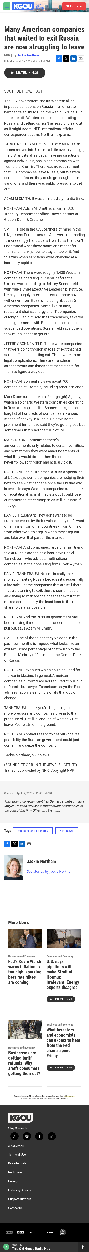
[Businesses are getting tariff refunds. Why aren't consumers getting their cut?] (25, 1029)
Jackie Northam (28, 55)
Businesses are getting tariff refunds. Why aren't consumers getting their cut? (24, 1063)
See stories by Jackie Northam (50, 871)
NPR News (66, 831)
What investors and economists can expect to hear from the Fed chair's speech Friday (63, 1042)
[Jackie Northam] (13, 867)
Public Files (15, 1172)
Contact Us (15, 1208)
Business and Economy (33, 831)
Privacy (13, 1181)
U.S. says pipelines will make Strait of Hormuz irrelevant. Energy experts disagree (63, 974)
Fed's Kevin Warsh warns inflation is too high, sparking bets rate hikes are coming (24, 972)
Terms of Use (17, 1154)
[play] (6, 1247)
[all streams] (83, 1247)
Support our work (19, 1199)
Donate (76, 6)
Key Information (18, 1163)
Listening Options (19, 1190)
